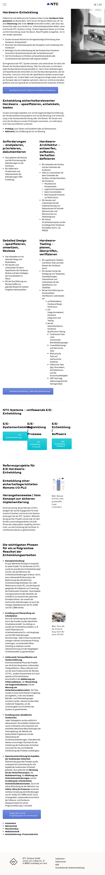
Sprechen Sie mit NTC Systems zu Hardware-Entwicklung (32, 90)
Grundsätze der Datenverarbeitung (69, 867)
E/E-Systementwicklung (14, 436)
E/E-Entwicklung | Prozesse (35, 444)
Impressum (60, 858)
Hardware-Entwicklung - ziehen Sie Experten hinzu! (29, 391)
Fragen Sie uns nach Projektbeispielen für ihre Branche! (23, 814)
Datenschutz (60, 861)
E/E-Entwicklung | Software (60, 444)
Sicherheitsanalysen (50, 222)
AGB (57, 864)
